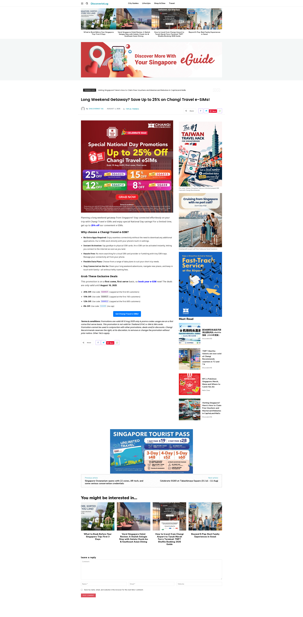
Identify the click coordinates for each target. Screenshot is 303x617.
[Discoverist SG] (83, 109)
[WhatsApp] (219, 110)
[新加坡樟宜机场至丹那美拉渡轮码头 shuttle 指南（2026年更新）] (190, 334)
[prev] (214, 90)
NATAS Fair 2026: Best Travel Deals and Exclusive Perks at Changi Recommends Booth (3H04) (138, 90)
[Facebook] (200, 110)
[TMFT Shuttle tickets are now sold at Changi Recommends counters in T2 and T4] (190, 359)
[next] (218, 90)
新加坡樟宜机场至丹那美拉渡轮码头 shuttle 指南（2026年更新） (211, 332)
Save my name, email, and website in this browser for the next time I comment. (113, 590)
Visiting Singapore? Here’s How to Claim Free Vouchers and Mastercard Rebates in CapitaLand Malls (211, 408)
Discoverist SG (96, 109)
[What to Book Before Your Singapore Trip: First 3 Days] (98, 19)
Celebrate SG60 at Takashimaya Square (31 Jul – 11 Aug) (189, 480)
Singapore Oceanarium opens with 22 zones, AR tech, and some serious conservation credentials (114, 482)
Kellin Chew (206, 390)
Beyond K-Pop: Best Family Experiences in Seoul (204, 33)
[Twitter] (206, 110)
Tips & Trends (132, 109)
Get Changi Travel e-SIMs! (127, 314)
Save (214, 111)
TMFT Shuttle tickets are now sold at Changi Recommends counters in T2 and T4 (211, 358)
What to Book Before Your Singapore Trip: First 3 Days (99, 33)
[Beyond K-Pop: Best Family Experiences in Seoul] (204, 19)
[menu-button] (82, 3)
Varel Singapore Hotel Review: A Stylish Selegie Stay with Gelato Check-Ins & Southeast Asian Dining (134, 34)
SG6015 (104, 296)
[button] (87, 3)
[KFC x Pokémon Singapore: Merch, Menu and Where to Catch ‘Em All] (190, 384)
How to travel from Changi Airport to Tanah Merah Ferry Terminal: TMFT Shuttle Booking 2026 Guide (169, 34)
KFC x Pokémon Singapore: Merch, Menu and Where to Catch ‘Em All (211, 383)
